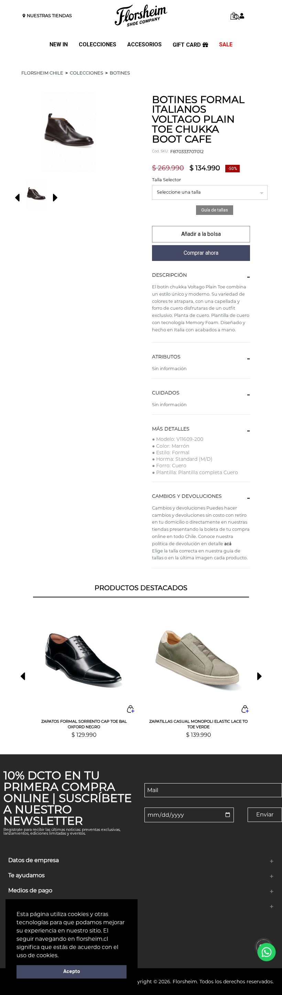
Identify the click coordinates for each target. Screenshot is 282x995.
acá (227, 543)
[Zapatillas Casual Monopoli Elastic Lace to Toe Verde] (198, 660)
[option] (36, 194)
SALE (225, 45)
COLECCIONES (97, 45)
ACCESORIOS (144, 45)
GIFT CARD (187, 45)
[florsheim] (141, 15)
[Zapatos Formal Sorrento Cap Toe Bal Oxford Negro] (84, 660)
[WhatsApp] (266, 952)
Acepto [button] (71, 971)
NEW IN (59, 45)
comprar (201, 234)
